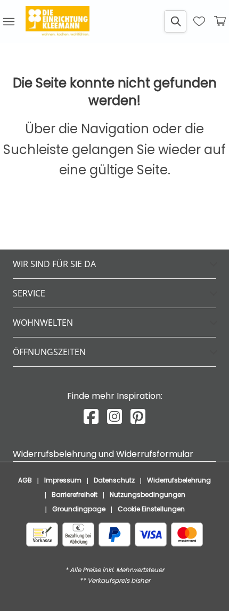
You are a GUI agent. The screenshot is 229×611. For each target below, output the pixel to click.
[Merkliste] (199, 21)
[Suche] (175, 21)
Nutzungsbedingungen (147, 494)
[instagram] (114, 417)
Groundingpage (78, 508)
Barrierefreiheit (74, 494)
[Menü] (8, 21)
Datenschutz (114, 480)
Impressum (62, 480)
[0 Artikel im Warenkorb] (220, 21)
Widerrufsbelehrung (179, 480)
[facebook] (91, 417)
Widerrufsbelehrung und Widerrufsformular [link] (103, 454)
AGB (25, 480)
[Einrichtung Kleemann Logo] (57, 21)
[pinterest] (137, 417)
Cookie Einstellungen (151, 508)
